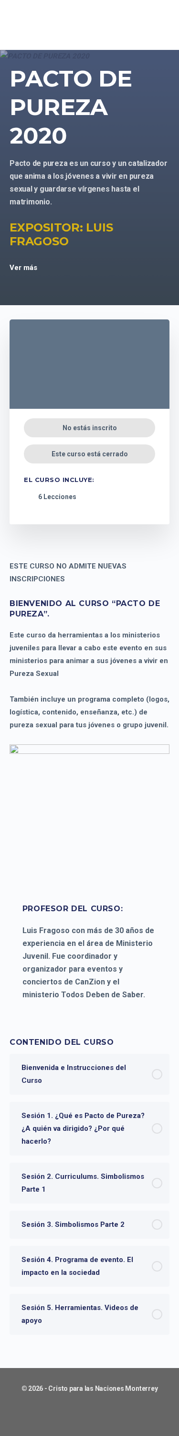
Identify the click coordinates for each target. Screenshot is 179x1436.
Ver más (24, 267)
